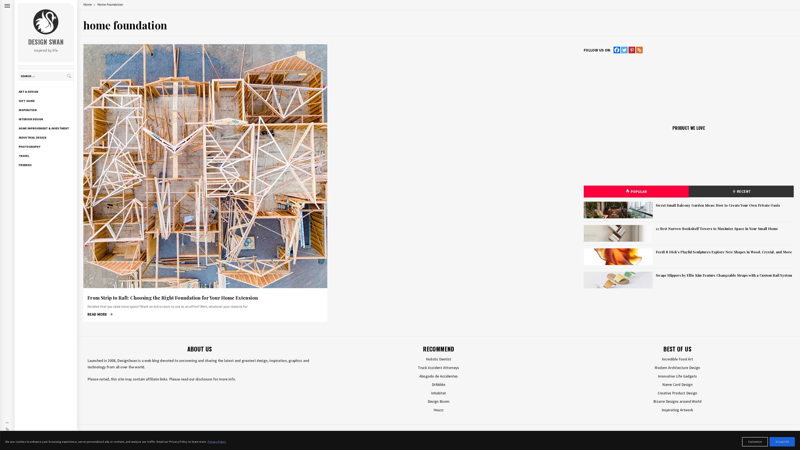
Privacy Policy (217, 442)
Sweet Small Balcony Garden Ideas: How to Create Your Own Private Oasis (718, 205)
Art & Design (28, 92)
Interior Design (31, 119)
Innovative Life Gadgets (677, 376)
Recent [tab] (743, 191)
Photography (29, 147)
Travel (24, 156)
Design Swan (46, 41)
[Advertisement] (689, 87)
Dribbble (438, 384)
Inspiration (28, 110)
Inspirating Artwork (677, 410)
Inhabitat (438, 393)
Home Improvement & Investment (44, 128)
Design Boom (439, 401)
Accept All (782, 442)
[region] (400, 440)
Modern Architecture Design (677, 367)
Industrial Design (32, 137)
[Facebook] (617, 50)
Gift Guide (27, 101)
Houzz (439, 410)
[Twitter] (624, 50)
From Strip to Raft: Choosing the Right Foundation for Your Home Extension (173, 298)
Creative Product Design (677, 393)
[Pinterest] (632, 50)
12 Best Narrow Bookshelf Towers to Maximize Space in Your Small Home (717, 228)
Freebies (25, 165)
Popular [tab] (639, 191)
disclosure (204, 379)
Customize (755, 442)
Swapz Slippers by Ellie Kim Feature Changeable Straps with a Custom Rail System (724, 275)
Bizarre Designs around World (677, 401)
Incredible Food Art (677, 359)
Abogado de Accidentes (438, 376)
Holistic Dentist (438, 359)
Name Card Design (677, 384)
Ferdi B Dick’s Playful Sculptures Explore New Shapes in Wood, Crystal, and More (724, 252)
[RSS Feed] (639, 50)
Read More (205, 166)
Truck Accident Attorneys (438, 367)
